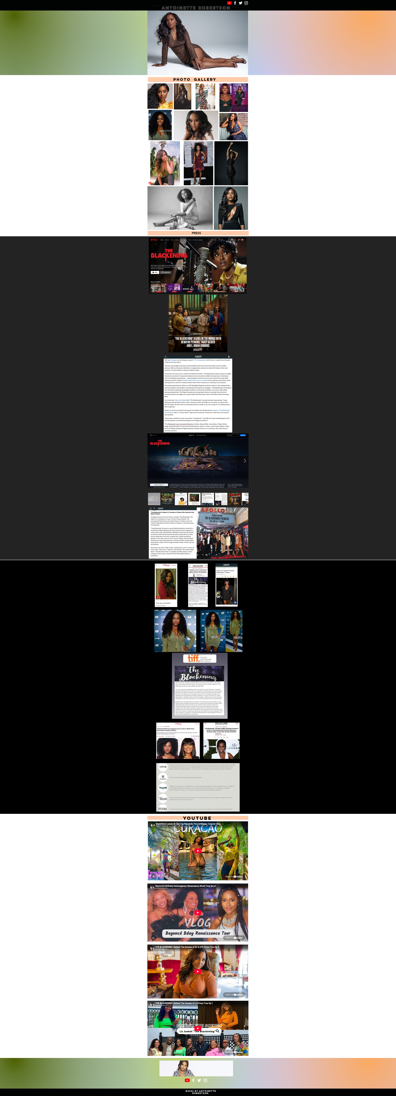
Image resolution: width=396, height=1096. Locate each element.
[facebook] (235, 3)
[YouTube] (229, 3)
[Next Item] (245, 461)
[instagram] (246, 3)
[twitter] (240, 3)
